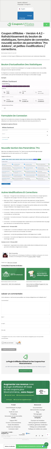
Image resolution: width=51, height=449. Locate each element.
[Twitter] (36, 435)
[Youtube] (42, 435)
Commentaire (5, 300)
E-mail (3, 323)
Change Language (25, 17)
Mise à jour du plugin (12, 262)
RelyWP (38, 256)
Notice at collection (10, 446)
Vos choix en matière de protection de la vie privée (30, 446)
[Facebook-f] (39, 435)
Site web (3, 330)
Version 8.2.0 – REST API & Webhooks (10, 284)
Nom (2, 317)
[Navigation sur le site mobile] (46, 24)
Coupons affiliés (32, 256)
